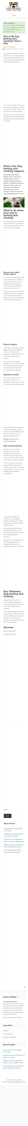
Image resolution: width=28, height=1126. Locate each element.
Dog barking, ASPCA (9, 634)
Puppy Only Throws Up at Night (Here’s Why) (13, 830)
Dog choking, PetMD (10, 631)
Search (5, 809)
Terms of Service (8, 1034)
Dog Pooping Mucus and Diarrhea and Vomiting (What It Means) (14, 846)
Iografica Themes (20, 1082)
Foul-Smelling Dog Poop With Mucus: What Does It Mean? (12, 851)
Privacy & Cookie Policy (15, 1017)
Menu (14, 15)
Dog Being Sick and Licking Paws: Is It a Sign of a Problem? (13, 835)
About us (5, 1030)
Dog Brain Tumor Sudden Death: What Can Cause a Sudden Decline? (14, 840)
